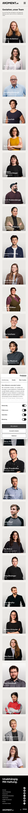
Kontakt (4, 790)
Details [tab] (14, 380)
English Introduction (7, 799)
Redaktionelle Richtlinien (8, 795)
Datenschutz (5, 797)
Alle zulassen (13, 426)
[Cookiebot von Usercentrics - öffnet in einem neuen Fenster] (20, 376)
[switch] (24, 410)
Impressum (5, 794)
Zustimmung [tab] (5, 380)
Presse (4, 801)
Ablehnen (14, 435)
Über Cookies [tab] (22, 380)
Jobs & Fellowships (6, 792)
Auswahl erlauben (14, 431)
